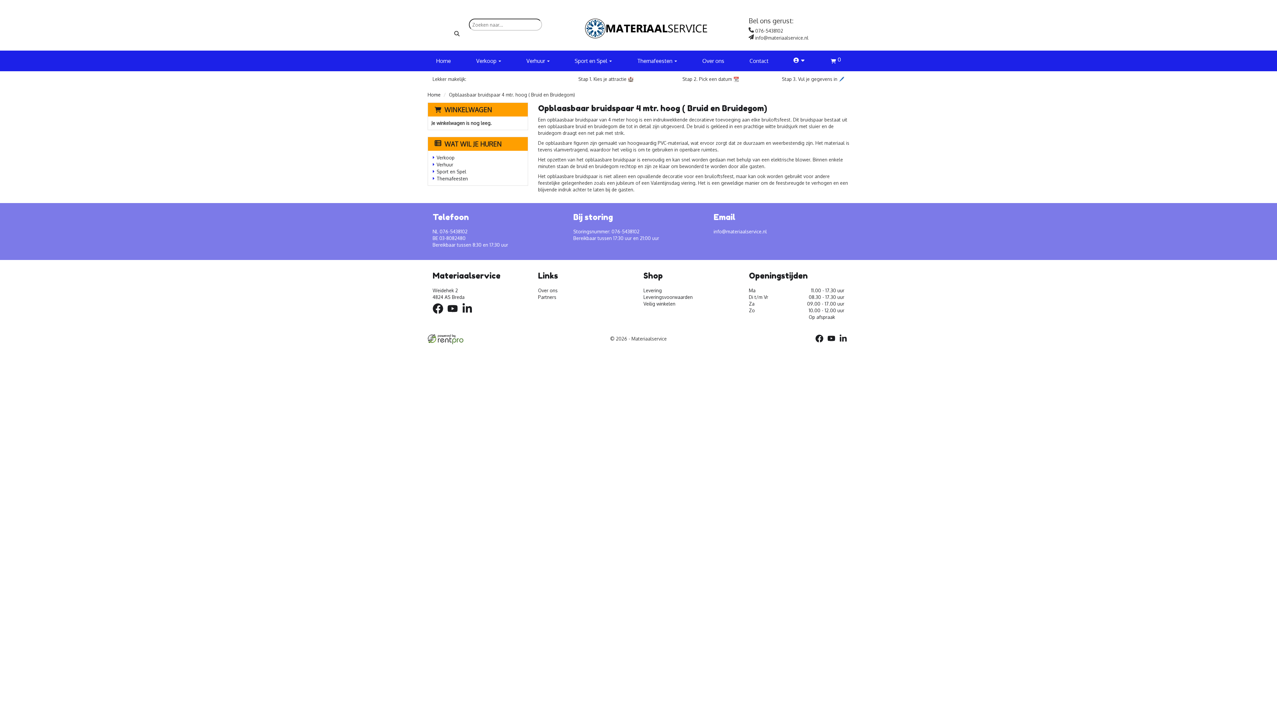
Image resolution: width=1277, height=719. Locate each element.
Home (443, 61)
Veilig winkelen (659, 304)
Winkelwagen (468, 110)
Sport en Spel (451, 171)
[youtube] (454, 315)
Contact (759, 61)
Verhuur (445, 164)
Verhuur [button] (536, 61)
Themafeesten (452, 178)
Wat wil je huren (473, 144)
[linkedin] (469, 315)
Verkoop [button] (487, 61)
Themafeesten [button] (655, 61)
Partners (547, 297)
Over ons (713, 61)
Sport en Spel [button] (592, 61)
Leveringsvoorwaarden (668, 297)
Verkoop (446, 157)
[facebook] (440, 315)
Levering (652, 290)
